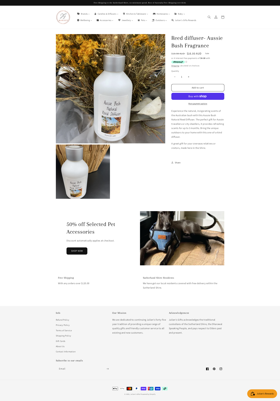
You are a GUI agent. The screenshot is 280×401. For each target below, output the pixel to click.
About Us (60, 346)
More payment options (197, 103)
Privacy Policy (63, 325)
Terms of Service (64, 330)
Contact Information (66, 351)
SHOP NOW (77, 250)
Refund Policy (62, 319)
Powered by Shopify (148, 394)
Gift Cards (60, 341)
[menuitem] (83, 14)
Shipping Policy (63, 335)
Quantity (175, 71)
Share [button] (177, 162)
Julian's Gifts (135, 394)
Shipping (175, 65)
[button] (209, 17)
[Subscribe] (107, 368)
